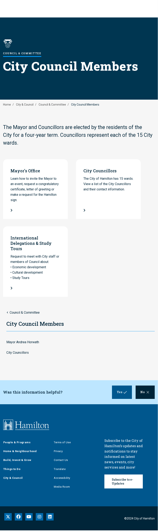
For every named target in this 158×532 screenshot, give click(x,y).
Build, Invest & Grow (17, 460)
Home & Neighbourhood (20, 451)
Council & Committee (52, 104)
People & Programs (16, 442)
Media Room (62, 486)
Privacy (58, 451)
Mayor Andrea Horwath (22, 342)
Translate (60, 469)
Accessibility (62, 477)
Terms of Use (62, 442)
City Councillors (17, 353)
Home (7, 104)
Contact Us (61, 460)
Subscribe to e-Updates (122, 481)
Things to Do (11, 469)
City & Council (24, 104)
